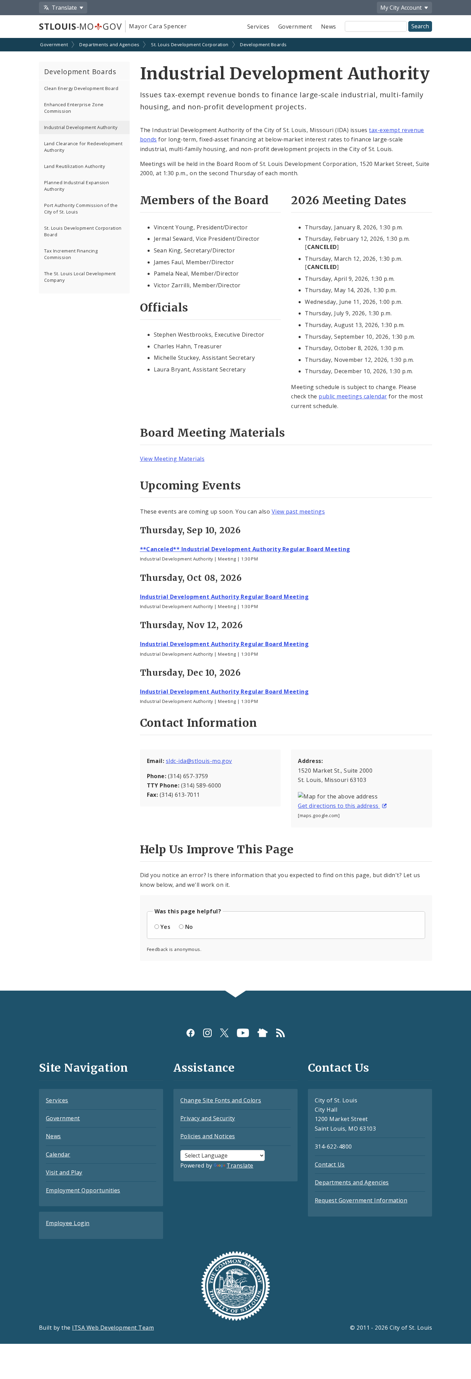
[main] (235, 515)
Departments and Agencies (109, 44)
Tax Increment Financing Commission (71, 254)
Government (295, 26)
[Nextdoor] (262, 1033)
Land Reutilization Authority (74, 166)
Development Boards (263, 44)
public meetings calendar (353, 396)
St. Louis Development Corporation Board (83, 231)
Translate (240, 1165)
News (328, 26)
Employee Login (68, 1223)
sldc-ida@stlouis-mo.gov (199, 761)
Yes (165, 927)
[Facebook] (190, 1033)
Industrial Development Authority (80, 127)
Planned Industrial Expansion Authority (76, 185)
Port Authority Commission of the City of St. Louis (81, 208)
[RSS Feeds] (280, 1033)
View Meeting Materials (172, 459)
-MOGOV (80, 26)
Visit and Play (64, 1172)
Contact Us (330, 1164)
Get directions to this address (339, 806)
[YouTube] (243, 1033)
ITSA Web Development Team (113, 1327)
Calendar (58, 1154)
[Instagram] (207, 1033)
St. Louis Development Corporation (190, 44)
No (189, 927)
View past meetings (298, 511)
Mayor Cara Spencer (158, 26)
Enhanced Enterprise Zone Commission (74, 107)
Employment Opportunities (83, 1190)
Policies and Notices (207, 1136)
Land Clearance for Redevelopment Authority (83, 146)
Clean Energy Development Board (81, 88)
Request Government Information (361, 1200)
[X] (224, 1033)
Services (258, 26)
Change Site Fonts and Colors (220, 1100)
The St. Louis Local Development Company (80, 276)
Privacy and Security (207, 1118)
